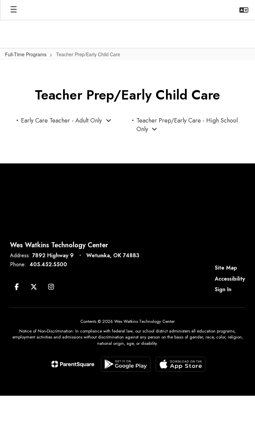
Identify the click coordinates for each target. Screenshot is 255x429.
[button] (244, 10)
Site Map (226, 268)
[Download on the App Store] (181, 364)
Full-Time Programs (25, 54)
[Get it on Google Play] (126, 364)
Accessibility (230, 279)
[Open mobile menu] (13, 10)
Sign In (223, 289)
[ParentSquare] (73, 364)
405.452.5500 (48, 264)
